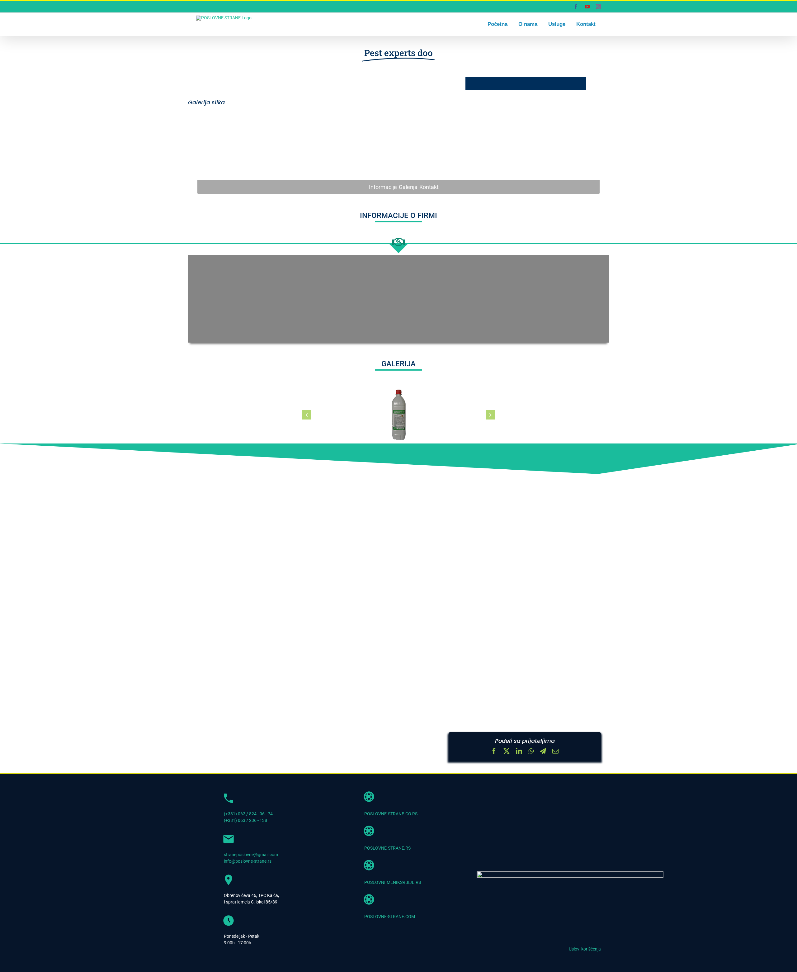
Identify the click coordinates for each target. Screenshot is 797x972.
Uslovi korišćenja (585, 948)
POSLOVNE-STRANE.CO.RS (390, 813)
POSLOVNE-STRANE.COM (389, 916)
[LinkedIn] (519, 752)
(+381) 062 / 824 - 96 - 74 (248, 813)
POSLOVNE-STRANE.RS (387, 848)
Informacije (383, 187)
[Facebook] (494, 752)
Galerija (408, 187)
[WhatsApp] (531, 752)
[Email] (555, 752)
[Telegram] (543, 752)
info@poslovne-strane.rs (247, 861)
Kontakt (429, 187)
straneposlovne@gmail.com (251, 854)
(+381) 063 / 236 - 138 (245, 820)
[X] (506, 752)
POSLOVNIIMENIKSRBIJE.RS (392, 882)
